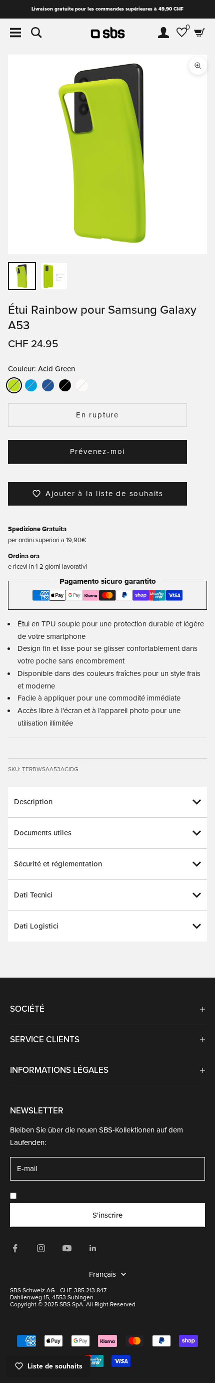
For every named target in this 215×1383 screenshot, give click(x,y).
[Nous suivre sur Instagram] (41, 1248)
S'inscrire (107, 1215)
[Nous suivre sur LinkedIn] (93, 1248)
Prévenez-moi (98, 451)
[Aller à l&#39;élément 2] (54, 276)
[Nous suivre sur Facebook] (15, 1248)
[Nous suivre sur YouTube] (67, 1248)
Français (102, 1274)
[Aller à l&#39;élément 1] (22, 276)
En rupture (97, 414)
